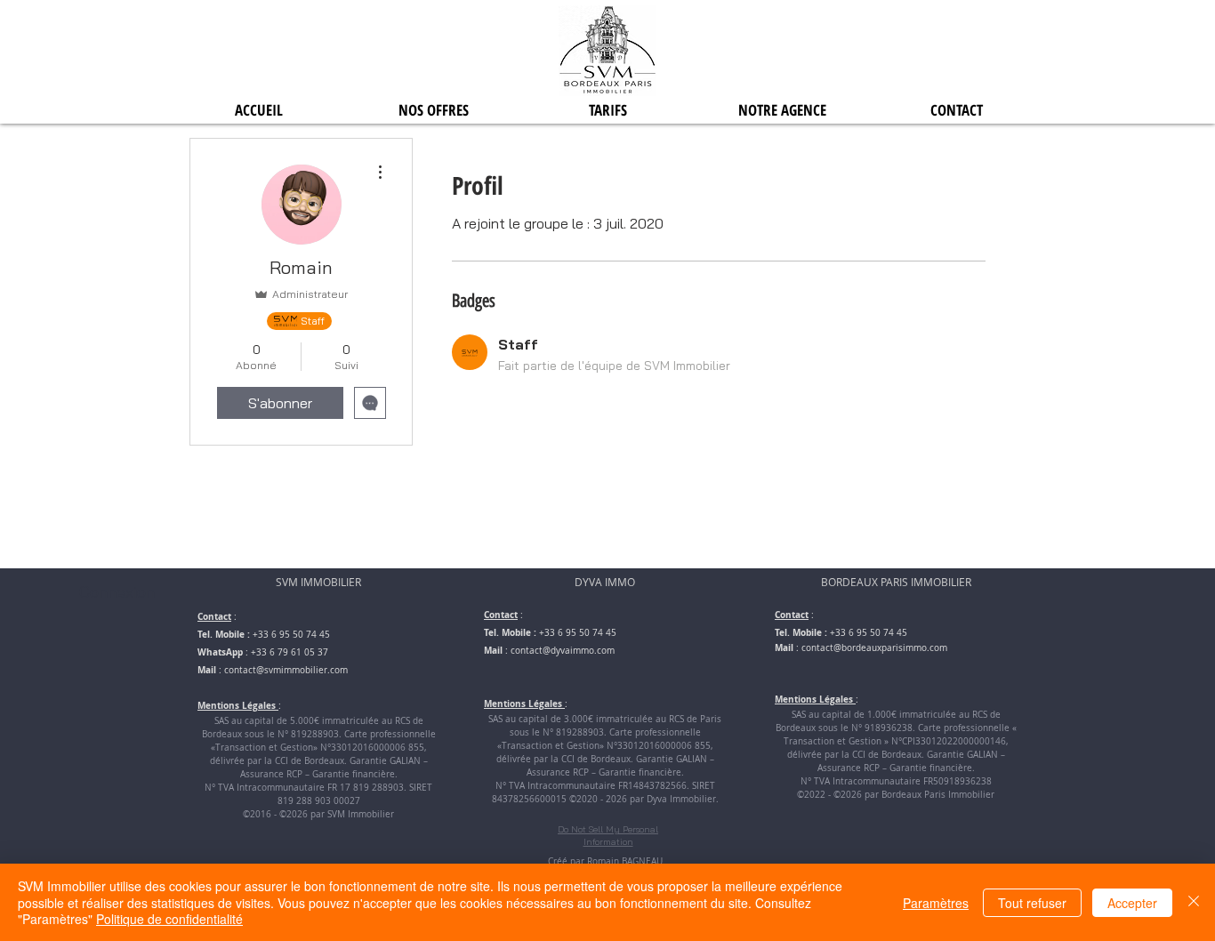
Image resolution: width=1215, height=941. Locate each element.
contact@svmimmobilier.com (286, 670)
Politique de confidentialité (169, 919)
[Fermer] (1193, 902)
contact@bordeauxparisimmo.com (874, 648)
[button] (433, 110)
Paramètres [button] (936, 903)
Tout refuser (1032, 903)
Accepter (1132, 903)
